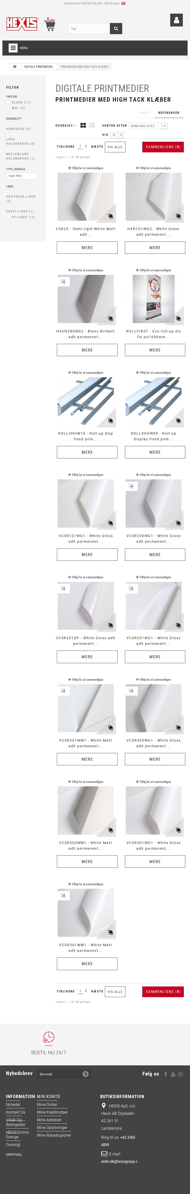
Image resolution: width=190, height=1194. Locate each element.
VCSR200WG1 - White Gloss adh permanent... (153, 538)
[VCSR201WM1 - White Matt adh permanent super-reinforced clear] (86, 704)
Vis (105, 135)
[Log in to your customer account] (176, 20)
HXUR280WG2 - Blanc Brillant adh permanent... (85, 334)
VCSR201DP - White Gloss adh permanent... (86, 641)
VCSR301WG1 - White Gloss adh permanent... (153, 845)
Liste (92, 126)
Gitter (83, 126)
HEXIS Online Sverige (17, 1134)
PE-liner (23, 217)
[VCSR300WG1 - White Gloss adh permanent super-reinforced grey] (154, 704)
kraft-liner (20, 211)
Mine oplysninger (52, 1127)
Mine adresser (49, 1120)
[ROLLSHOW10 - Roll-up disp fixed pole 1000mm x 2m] (86, 397)
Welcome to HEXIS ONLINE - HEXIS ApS (92, 3)
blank (21, 102)
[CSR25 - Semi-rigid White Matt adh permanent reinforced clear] (86, 193)
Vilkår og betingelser (15, 1122)
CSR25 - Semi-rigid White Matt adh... (86, 231)
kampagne (18, 129)
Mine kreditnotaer (52, 1112)
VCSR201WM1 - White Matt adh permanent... (85, 743)
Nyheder (13, 1104)
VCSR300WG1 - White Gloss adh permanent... (153, 743)
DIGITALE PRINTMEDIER (102, 88)
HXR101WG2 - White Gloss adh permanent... (153, 231)
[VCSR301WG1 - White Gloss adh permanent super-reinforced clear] (154, 806)
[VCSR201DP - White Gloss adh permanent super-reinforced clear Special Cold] (86, 602)
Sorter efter (114, 125)
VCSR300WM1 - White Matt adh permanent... (85, 845)
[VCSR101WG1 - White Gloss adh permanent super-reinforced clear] (86, 499)
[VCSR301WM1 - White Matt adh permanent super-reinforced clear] (86, 909)
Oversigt (13, 1144)
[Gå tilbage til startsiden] (14, 67)
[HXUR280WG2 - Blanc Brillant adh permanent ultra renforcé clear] (86, 295)
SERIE (145, 113)
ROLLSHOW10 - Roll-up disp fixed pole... (85, 436)
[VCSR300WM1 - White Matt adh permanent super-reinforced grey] (86, 806)
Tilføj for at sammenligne (87, 168)
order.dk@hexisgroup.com (121, 1161)
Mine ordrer (47, 1104)
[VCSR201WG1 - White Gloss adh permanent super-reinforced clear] (154, 602)
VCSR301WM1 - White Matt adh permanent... (85, 948)
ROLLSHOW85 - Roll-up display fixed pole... (153, 436)
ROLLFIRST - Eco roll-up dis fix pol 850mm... (153, 334)
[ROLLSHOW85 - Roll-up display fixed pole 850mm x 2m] (154, 397)
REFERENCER (169, 113)
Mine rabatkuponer (54, 1135)
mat (18, 108)
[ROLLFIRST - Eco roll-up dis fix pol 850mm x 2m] (154, 295)
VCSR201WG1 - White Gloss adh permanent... (153, 641)
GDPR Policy (14, 1154)
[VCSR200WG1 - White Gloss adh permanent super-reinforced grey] (154, 499)
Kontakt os (15, 1112)
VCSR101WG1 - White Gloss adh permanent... (86, 538)
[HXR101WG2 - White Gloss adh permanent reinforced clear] (154, 193)
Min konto (48, 1096)
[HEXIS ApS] (33, 24)
